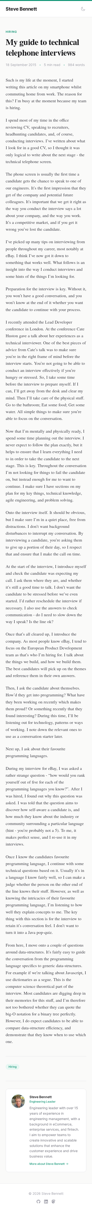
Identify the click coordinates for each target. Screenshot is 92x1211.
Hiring (11, 31)
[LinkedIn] (46, 1201)
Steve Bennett (21, 9)
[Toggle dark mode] (83, 9)
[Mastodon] (53, 1201)
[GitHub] (38, 1201)
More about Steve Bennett (47, 1164)
